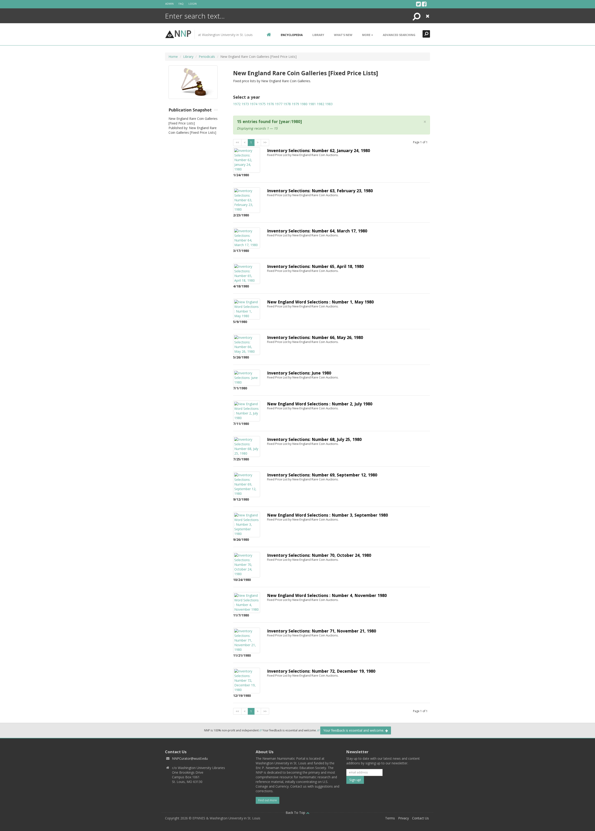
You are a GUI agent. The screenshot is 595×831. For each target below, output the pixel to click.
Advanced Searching (399, 35)
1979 (295, 104)
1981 (312, 104)
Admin (169, 3)
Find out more (267, 800)
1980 (303, 104)
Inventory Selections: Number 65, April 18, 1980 (315, 266)
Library (318, 35)
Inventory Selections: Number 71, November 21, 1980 (321, 631)
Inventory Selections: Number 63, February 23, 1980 (320, 190)
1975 (262, 104)
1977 (278, 104)
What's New (343, 35)
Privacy (403, 818)
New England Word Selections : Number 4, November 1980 (327, 595)
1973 (245, 104)
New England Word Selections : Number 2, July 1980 (319, 404)
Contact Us (420, 818)
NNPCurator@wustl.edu (190, 758)
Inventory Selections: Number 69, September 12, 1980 (322, 475)
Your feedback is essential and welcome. (354, 730)
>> (265, 142)
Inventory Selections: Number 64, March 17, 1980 (317, 231)
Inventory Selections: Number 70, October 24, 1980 (319, 555)
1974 (253, 104)
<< (237, 142)
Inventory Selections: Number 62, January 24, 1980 (318, 150)
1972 (237, 104)
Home (173, 56)
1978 (287, 104)
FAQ (181, 3)
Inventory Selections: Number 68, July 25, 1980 (314, 439)
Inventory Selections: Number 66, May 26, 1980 (315, 337)
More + (367, 35)
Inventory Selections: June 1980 (299, 373)
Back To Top (296, 812)
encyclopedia (292, 35)
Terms (390, 818)
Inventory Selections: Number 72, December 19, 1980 (321, 671)
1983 (329, 104)
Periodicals (207, 56)
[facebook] (424, 4)
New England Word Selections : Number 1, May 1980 (320, 302)
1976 (270, 104)
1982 (320, 104)
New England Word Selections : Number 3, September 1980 (327, 515)
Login (192, 3)
